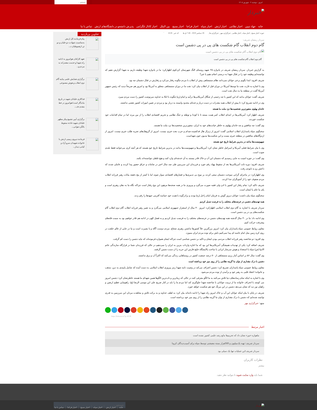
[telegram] (114, 310)
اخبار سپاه (206, 26)
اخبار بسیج (178, 26)
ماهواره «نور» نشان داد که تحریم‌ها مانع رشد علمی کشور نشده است (226, 335)
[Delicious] (159, 310)
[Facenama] (127, 310)
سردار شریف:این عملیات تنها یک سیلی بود (238, 351)
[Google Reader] (140, 310)
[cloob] (166, 310)
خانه (260, 26)
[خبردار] (255, 13)
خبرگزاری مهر (225, 33)
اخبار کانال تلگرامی (146, 26)
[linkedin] (153, 310)
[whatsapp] (108, 310)
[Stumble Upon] (146, 310)
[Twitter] (179, 310)
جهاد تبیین (250, 26)
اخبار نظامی (235, 26)
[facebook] (172, 310)
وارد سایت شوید (244, 375)
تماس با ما (86, 26)
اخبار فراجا (192, 26)
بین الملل (165, 26)
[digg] (185, 310)
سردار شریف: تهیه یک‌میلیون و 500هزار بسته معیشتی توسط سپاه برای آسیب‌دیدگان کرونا (215, 343)
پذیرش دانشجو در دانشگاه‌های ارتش (114, 26)
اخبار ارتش (221, 26)
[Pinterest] (121, 310)
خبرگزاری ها (214, 33)
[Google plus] (134, 310)
